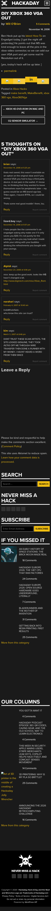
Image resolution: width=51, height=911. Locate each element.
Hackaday (25, 3)
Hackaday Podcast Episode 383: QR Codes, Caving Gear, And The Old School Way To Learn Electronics (33, 728)
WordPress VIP (31, 902)
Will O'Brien (13, 24)
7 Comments (29, 601)
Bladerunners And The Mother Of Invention (31, 611)
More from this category (15, 642)
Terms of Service (23, 896)
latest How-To (34, 35)
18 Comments (29, 560)
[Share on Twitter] (6, 28)
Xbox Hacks (20, 88)
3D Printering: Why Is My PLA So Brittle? (32, 776)
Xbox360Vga (19, 97)
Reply (7, 209)
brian (7, 164)
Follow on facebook (3, 509)
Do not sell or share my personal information (25, 899)
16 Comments (29, 819)
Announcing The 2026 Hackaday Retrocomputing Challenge (32, 809)
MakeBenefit (35, 93)
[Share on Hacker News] (10, 28)
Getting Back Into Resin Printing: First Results (31, 628)
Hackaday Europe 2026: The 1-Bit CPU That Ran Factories (31, 570)
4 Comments (29, 716)
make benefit (18, 93)
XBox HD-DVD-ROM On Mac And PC (23, 110)
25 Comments (29, 637)
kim (6, 330)
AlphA (7, 266)
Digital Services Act (39, 896)
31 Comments (29, 619)
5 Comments (43, 24)
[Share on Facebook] (2, 28)
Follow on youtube (13, 509)
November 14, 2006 (39, 29)
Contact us (23, 509)
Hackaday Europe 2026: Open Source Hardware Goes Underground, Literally (30, 591)
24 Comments (29, 578)
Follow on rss (18, 509)
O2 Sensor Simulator (23, 120)
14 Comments (29, 768)
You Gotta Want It (30, 710)
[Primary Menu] (47, 3)
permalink (10, 71)
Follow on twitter (8, 509)
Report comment (40, 210)
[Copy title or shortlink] (19, 29)
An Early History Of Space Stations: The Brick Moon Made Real (33, 552)
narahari (9, 301)
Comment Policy (11, 446)
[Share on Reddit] (15, 28)
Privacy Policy (8, 896)
